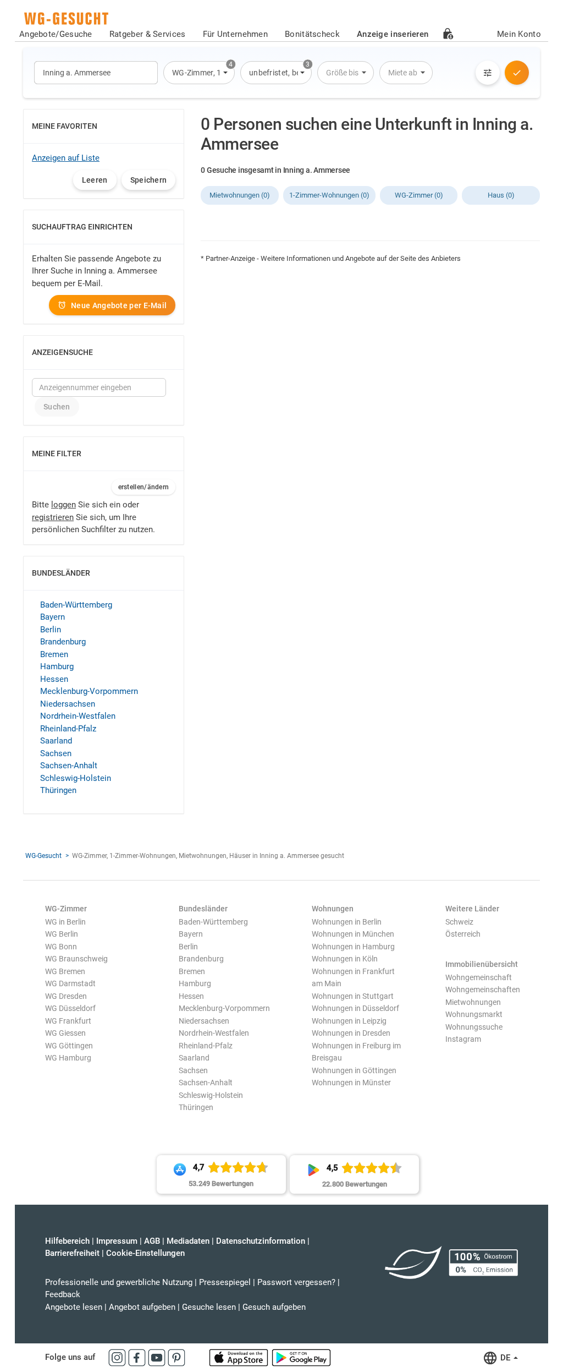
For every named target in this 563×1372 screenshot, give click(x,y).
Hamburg (57, 666)
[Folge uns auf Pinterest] (176, 1357)
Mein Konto (519, 34)
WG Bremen (65, 971)
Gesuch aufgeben (274, 1307)
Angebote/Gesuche (55, 34)
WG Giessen (65, 1033)
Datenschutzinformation (260, 1241)
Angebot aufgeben (142, 1307)
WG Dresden (66, 996)
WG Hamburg (68, 1057)
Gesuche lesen (209, 1307)
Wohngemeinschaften (482, 989)
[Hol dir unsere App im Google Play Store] (301, 1357)
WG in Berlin (65, 921)
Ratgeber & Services (147, 34)
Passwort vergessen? (296, 1282)
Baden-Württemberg (76, 605)
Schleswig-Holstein (75, 778)
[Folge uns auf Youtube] (158, 1357)
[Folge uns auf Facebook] (138, 1357)
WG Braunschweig (76, 958)
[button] (199, 72)
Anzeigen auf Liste (66, 158)
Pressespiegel (225, 1282)
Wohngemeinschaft (478, 977)
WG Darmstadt (70, 983)
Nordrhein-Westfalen (77, 716)
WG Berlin (61, 934)
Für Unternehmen (235, 34)
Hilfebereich (67, 1241)
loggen (63, 505)
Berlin (50, 630)
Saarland (56, 741)
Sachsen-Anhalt (68, 765)
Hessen (54, 679)
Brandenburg (63, 642)
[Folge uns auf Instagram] (118, 1357)
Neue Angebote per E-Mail (119, 305)
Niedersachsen (67, 704)
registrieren (53, 517)
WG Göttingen (69, 1045)
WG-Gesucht (43, 856)
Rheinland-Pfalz (68, 729)
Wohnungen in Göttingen (354, 1070)
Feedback (62, 1294)
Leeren (95, 180)
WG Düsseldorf (70, 1008)
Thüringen (58, 790)
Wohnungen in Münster (351, 1082)
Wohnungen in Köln (345, 958)
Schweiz (459, 921)
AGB (152, 1241)
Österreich (463, 934)
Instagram (463, 1039)
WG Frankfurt (68, 1020)
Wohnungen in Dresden (351, 1033)
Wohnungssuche (474, 1027)
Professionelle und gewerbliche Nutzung (118, 1282)
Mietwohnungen (473, 1002)
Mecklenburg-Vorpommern (89, 691)
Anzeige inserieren (392, 34)
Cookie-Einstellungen (145, 1253)
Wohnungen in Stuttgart (353, 996)
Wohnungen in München (353, 934)
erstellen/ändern (143, 487)
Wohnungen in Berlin (347, 921)
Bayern (52, 617)
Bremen (54, 654)
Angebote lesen (73, 1307)
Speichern (148, 180)
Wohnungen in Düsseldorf (355, 1008)
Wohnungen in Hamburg (353, 946)
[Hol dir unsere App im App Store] (239, 1357)
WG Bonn (61, 946)
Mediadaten (188, 1241)
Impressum (116, 1241)
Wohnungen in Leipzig (349, 1020)
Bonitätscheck (312, 34)
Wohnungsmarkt (474, 1014)
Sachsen (55, 753)
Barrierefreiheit (72, 1253)
